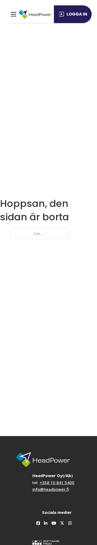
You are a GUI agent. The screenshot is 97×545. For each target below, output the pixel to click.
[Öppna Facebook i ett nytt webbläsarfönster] (36, 521)
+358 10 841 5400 (57, 482)
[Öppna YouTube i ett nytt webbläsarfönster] (51, 521)
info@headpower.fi (50, 489)
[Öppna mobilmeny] (13, 14)
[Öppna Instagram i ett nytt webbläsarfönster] (68, 521)
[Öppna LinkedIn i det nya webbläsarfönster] (43, 521)
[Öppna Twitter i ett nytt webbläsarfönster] (60, 521)
